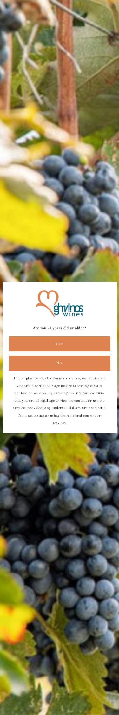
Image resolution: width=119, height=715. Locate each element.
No (59, 363)
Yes (59, 343)
